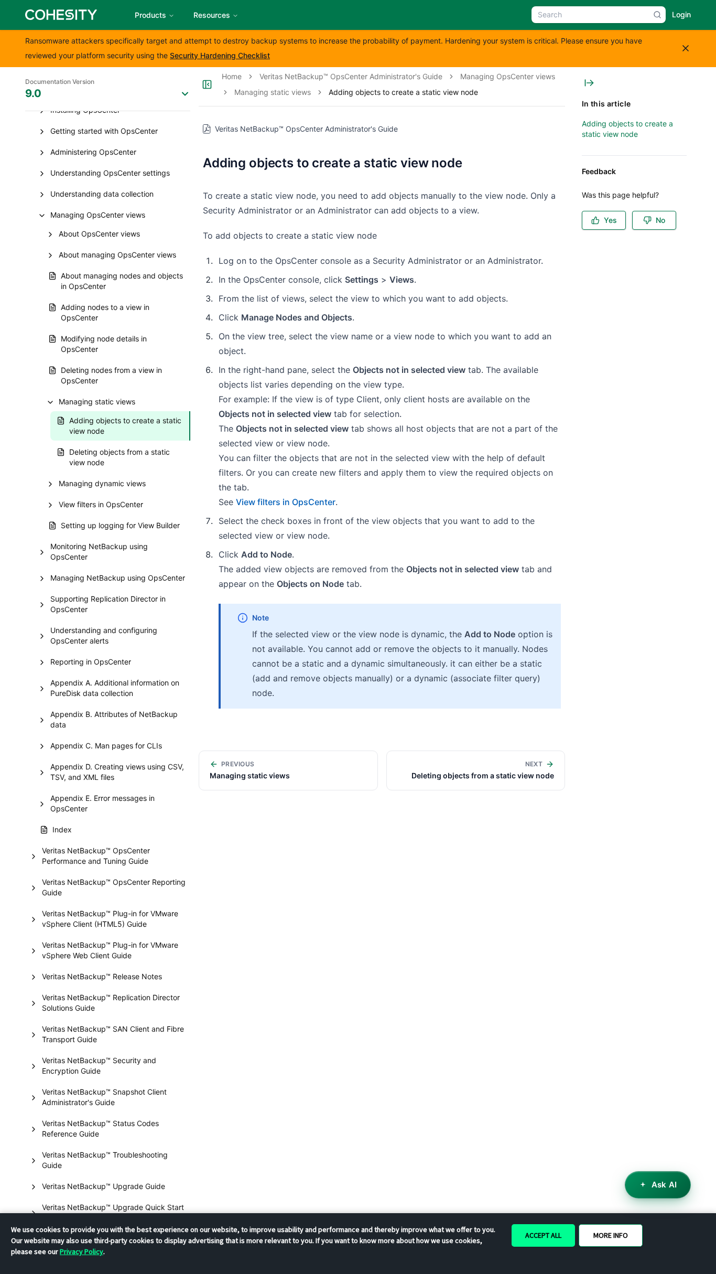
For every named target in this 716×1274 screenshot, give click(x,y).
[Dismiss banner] (685, 48)
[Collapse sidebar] (207, 84)
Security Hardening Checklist (220, 55)
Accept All (543, 1235)
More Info (610, 1235)
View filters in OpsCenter (285, 502)
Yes (610, 220)
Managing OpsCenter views (507, 76)
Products (150, 14)
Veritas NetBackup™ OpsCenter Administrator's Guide (350, 76)
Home (232, 76)
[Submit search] (657, 14)
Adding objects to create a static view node (627, 128)
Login (681, 14)
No (660, 220)
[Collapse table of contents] (589, 83)
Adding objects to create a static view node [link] (403, 92)
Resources (211, 14)
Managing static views (272, 92)
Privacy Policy (81, 1251)
